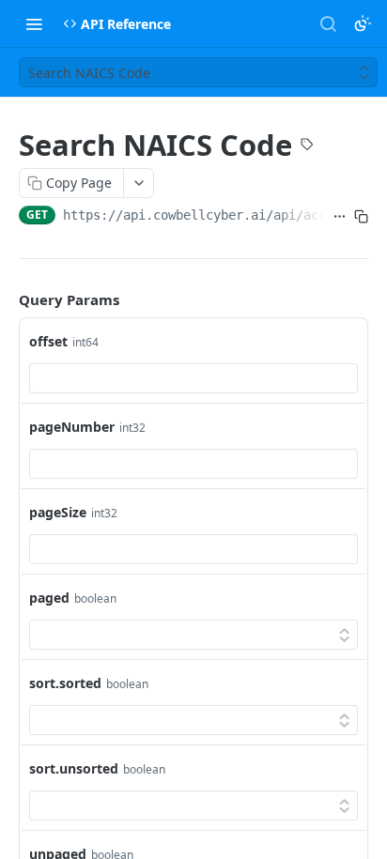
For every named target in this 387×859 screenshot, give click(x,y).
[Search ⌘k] (328, 23)
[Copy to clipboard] (361, 217)
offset (48, 341)
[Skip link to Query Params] (5, 299)
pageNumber (72, 427)
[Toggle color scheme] (363, 23)
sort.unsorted (73, 768)
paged (49, 597)
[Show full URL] (340, 217)
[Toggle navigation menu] (34, 23)
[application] (382, 854)
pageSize (57, 512)
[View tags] (307, 146)
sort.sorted (65, 683)
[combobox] (193, 378)
